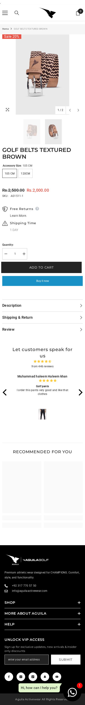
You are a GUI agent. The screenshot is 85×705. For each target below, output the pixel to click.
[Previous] (70, 110)
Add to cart (42, 267)
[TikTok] (33, 676)
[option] (42, 74)
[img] (42, 361)
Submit (66, 660)
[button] (5, 392)
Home (5, 29)
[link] (21, 517)
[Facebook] (9, 676)
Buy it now (42, 281)
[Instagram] (21, 676)
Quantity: (8, 244)
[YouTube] (57, 676)
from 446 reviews (42, 366)
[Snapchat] (45, 676)
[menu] (5, 13)
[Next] (78, 110)
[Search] (16, 13)
